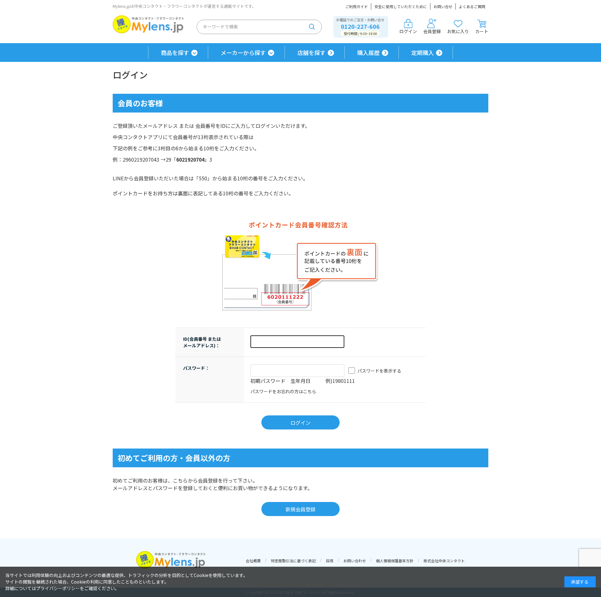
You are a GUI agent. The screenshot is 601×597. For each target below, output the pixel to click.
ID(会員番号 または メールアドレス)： (202, 342)
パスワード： (196, 368)
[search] (312, 27)
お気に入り (458, 31)
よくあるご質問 (472, 6)
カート (481, 31)
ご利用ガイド (356, 6)
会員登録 (432, 31)
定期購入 (422, 52)
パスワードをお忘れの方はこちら (283, 391)
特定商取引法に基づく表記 (293, 560)
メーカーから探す (243, 52)
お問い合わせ (354, 560)
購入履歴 (368, 52)
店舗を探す (311, 52)
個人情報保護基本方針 (395, 560)
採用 (329, 560)
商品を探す (175, 52)
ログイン (408, 31)
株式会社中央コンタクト (444, 560)
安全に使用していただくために (400, 6)
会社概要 (253, 560)
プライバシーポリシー (58, 588)
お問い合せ (443, 6)
